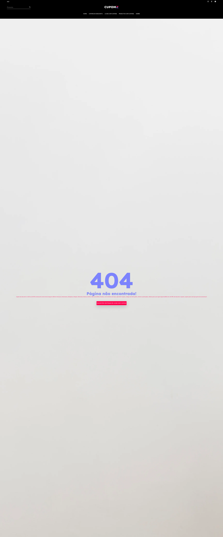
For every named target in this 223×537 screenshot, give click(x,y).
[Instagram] (208, 1)
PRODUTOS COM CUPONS (126, 13)
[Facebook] (211, 1)
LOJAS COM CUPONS (111, 13)
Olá (8, 1)
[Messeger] (215, 1)
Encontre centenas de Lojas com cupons (111, 303)
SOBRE (138, 13)
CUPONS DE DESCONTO (96, 13)
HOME (85, 13)
